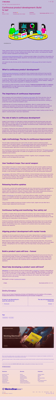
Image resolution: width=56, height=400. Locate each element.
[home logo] (12, 389)
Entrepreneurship (5, 317)
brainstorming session (20, 279)
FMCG (39, 376)
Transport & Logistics (41, 374)
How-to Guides (11, 317)
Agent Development (27, 382)
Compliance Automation (6, 382)
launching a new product (29, 97)
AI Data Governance (5, 380)
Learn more (5, 345)
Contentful (3, 376)
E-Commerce (22, 379)
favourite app (10, 195)
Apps (3, 375)
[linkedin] (46, 393)
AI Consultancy (22, 375)
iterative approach (49, 150)
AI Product (21, 382)
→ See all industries (41, 381)
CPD (17, 123)
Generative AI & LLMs (5, 374)
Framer (7, 376)
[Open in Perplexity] (50, 13)
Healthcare (39, 375)
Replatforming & (4, 381)
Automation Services (23, 376)
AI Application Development (24, 381)
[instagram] (48, 393)
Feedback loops (14, 168)
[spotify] (51, 393)
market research (47, 236)
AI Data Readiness (5, 379)
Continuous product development (10, 73)
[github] (49, 393)
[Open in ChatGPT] (51, 13)
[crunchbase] (53, 393)
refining (21, 125)
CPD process (35, 62)
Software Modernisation (23, 380)
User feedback (5, 174)
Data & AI (21, 374)
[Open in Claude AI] (53, 13)
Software (6, 375)
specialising (36, 270)
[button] (50, 1)
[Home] (6, 1)
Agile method (26, 144)
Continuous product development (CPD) (12, 56)
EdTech (39, 379)
